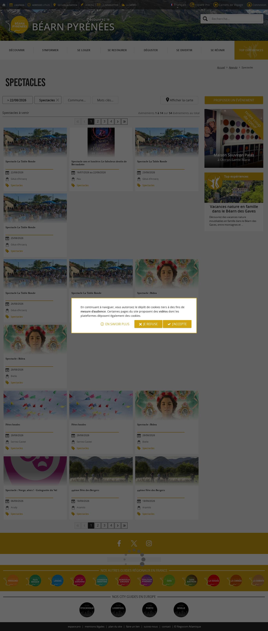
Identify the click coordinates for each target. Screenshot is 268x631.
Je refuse (150, 324)
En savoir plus (117, 324)
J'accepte (179, 324)
